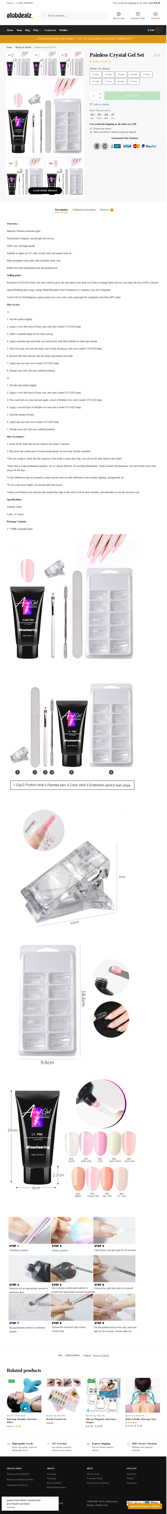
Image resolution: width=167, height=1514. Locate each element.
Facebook (130, 1475)
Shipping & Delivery (17, 1486)
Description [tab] (60, 207)
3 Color (119, 74)
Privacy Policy (53, 1484)
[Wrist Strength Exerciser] (152, 55)
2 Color (107, 74)
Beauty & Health (23, 47)
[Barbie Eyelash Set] (63, 1397)
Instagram (130, 1484)
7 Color (107, 81)
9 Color (132, 81)
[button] (151, 30)
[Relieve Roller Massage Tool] (156, 55)
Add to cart (130, 95)
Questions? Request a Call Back (142, 1506)
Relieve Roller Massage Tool (138, 1420)
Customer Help (135, 18)
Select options (24, 1434)
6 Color (94, 81)
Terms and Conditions (18, 1475)
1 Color (94, 74)
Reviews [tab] (105, 207)
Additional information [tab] (82, 207)
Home (9, 47)
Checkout (153, 18)
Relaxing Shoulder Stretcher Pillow (22, 1422)
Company (51, 1475)
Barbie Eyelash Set (56, 1420)
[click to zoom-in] (44, 116)
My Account (116, 18)
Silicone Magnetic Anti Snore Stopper (100, 1422)
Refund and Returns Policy (20, 1480)
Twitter (128, 1479)
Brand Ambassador (56, 1488)
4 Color (132, 74)
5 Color (145, 74)
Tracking (50, 1479)
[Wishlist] (35, 1384)
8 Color (119, 81)
